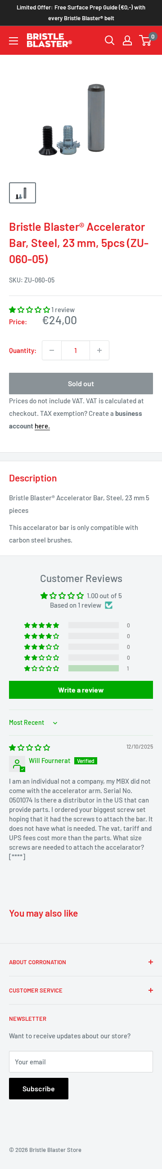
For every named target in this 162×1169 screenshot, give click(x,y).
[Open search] (110, 40)
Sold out (81, 383)
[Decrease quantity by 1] (51, 350)
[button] (30, 309)
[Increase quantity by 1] (99, 350)
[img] (29, 747)
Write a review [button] (81, 689)
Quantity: (22, 350)
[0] (145, 40)
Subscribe (38, 1088)
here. (42, 426)
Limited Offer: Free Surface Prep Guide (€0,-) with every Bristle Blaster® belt (81, 13)
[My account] (127, 40)
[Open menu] (13, 40)
